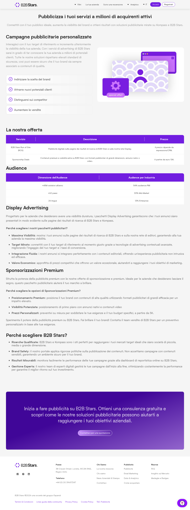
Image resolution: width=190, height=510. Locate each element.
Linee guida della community (49, 502)
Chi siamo (101, 473)
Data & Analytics (131, 478)
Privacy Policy (71, 502)
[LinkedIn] (29, 474)
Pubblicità (128, 469)
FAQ (153, 469)
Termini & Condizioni (24, 502)
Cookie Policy (87, 502)
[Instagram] (23, 474)
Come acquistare (132, 483)
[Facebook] (17, 474)
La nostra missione (105, 469)
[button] (145, 4)
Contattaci (101, 483)
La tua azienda (92, 4)
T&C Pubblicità (103, 502)
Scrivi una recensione (113, 4)
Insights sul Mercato (160, 473)
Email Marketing (131, 473)
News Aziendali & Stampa (108, 478)
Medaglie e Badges (160, 478)
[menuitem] (77, 4)
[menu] (106, 4)
